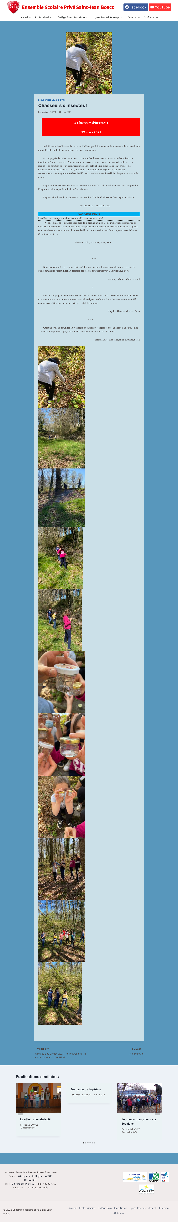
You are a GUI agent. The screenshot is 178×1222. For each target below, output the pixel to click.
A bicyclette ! (137, 1051)
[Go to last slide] (20, 1111)
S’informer (119, 1213)
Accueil (72, 1208)
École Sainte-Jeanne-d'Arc (52, 100)
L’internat (164, 1208)
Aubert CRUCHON (82, 1095)
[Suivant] (157, 1111)
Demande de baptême (86, 1089)
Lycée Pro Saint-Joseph (143, 1208)
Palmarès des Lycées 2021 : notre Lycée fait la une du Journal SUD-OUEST (60, 1053)
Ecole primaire (87, 1208)
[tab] (83, 1142)
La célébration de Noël (35, 1119)
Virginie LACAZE (49, 112)
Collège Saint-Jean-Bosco (112, 1208)
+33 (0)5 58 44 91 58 (22, 1183)
